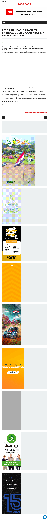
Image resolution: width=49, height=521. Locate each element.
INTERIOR (32, 112)
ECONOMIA (27, 112)
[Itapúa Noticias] (24, 17)
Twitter (21, 4)
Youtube (23, 4)
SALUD (45, 112)
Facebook (19, 4)
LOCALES (36, 112)
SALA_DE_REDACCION (17, 26)
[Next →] (45, 117)
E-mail (28, 4)
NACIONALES (40, 112)
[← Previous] (3, 117)
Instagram (26, 4)
